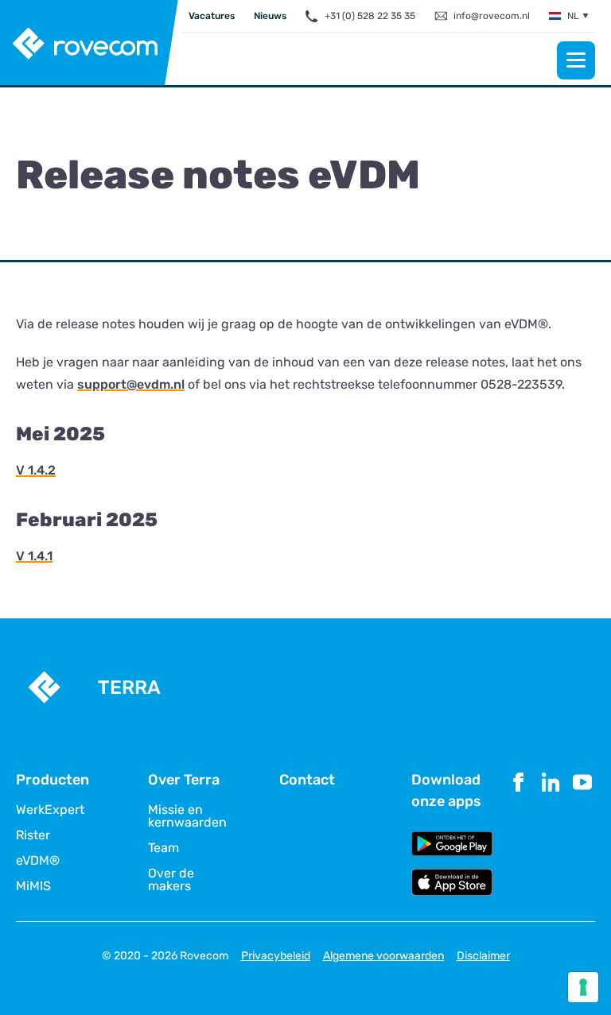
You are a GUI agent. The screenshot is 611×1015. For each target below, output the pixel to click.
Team (163, 848)
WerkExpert (50, 810)
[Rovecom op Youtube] (582, 832)
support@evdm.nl (131, 384)
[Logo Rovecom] (89, 43)
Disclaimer (483, 956)
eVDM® (38, 860)
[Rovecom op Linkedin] (550, 832)
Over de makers (171, 880)
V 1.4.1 (34, 556)
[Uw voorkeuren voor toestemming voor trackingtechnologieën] (583, 987)
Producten (52, 779)
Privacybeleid (275, 956)
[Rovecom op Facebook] (518, 832)
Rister (33, 835)
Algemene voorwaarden (383, 956)
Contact (307, 779)
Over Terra (184, 779)
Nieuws (270, 15)
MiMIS (33, 886)
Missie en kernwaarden (187, 816)
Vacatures (212, 15)
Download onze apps (446, 790)
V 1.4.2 (36, 470)
